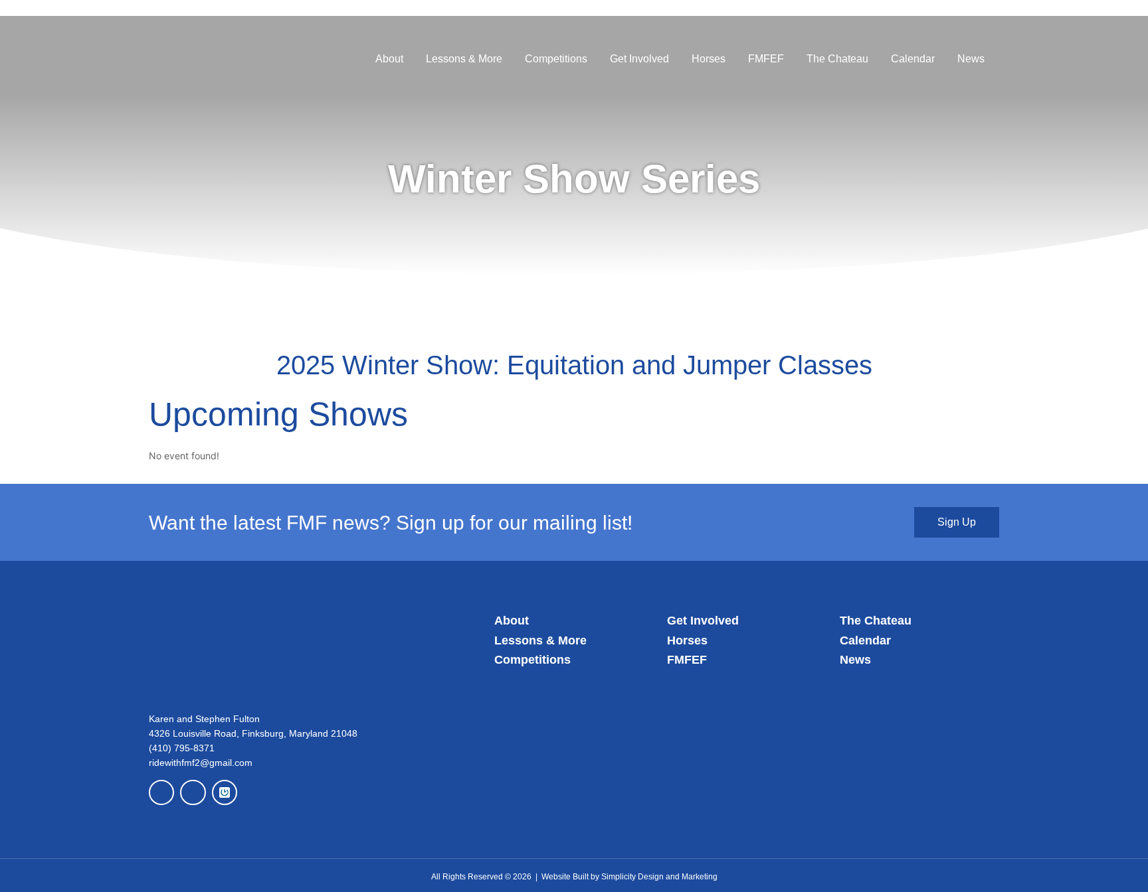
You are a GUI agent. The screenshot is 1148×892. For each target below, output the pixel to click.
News (971, 58)
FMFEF (766, 58)
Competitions (556, 58)
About (389, 58)
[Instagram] (192, 792)
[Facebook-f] (161, 792)
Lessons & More (464, 58)
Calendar (913, 58)
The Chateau (837, 58)
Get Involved (639, 58)
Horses (708, 58)
